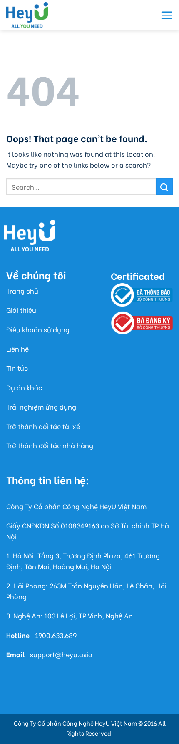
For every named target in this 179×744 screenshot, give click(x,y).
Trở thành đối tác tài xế (43, 426)
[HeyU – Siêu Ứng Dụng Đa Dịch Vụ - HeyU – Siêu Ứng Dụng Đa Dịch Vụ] (27, 15)
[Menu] (166, 15)
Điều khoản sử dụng (38, 329)
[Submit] (164, 186)
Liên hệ (17, 348)
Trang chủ (22, 290)
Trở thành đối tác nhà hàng (49, 445)
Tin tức (17, 367)
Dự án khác (24, 387)
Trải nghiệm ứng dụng (41, 406)
